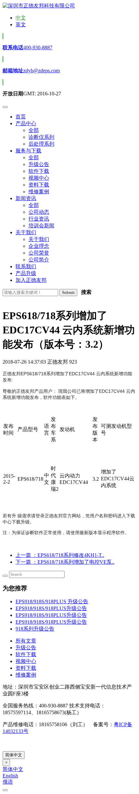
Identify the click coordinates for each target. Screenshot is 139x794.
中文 (21, 17)
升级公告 (26, 647)
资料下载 (26, 668)
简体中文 (13, 754)
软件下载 (26, 654)
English (10, 775)
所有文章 (26, 641)
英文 (21, 24)
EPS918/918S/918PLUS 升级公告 (52, 601)
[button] (26, 123)
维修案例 (26, 675)
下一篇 (65, 562)
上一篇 (60, 555)
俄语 (8, 782)
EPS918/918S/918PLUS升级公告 (51, 608)
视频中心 (26, 661)
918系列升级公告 (35, 629)
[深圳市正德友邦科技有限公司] (39, 5)
